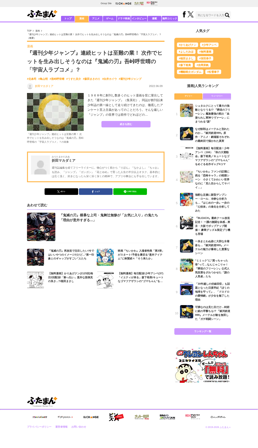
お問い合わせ (78, 426)
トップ (68, 18)
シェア (97, 191)
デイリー (188, 96)
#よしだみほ (186, 51)
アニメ (96, 18)
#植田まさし (186, 58)
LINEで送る (132, 191)
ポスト (63, 191)
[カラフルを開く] (218, 417)
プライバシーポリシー (39, 426)
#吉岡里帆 (203, 65)
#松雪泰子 (213, 71)
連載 (154, 18)
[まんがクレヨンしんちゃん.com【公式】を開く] (39, 417)
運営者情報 (61, 426)
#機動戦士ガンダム (190, 71)
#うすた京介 (73, 78)
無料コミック (169, 18)
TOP (29, 30)
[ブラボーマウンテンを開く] (167, 417)
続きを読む (126, 124)
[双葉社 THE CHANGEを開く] (123, 3)
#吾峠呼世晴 (57, 78)
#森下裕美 (185, 65)
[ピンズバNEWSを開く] (116, 417)
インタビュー (139, 18)
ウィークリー (217, 96)
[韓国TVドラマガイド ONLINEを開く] (152, 3)
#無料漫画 (205, 51)
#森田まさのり (91, 78)
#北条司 (31, 78)
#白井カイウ (109, 78)
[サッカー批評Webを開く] (139, 3)
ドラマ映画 (124, 18)
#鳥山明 (43, 78)
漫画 (81, 18)
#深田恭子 (205, 58)
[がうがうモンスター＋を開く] (65, 417)
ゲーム (110, 18)
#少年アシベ (209, 44)
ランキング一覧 (202, 331)
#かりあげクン (187, 44)
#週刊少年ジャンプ (130, 78)
